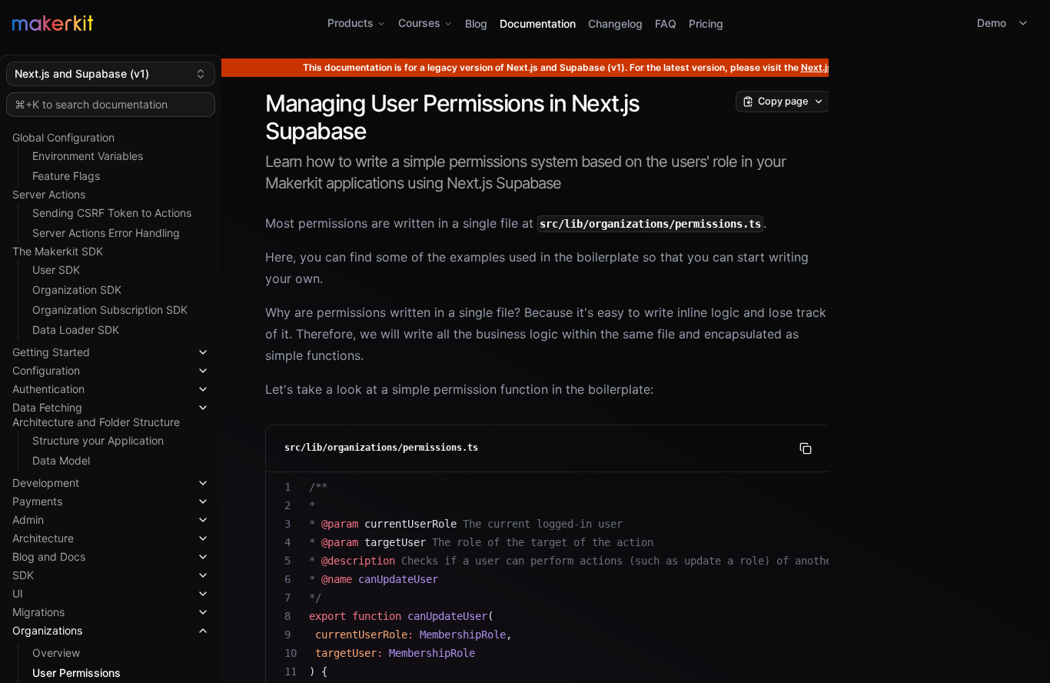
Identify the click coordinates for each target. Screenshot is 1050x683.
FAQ (665, 23)
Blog (476, 23)
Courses (419, 22)
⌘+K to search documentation (91, 104)
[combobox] (110, 74)
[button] (110, 349)
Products (350, 22)
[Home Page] (183, 23)
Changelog (615, 23)
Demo (991, 22)
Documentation (538, 23)
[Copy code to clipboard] (805, 448)
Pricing (706, 23)
